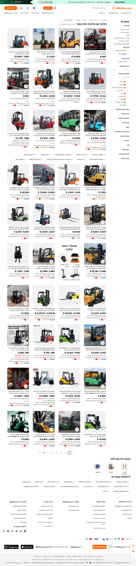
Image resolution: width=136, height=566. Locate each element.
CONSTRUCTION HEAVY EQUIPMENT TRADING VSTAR (69, 236)
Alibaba (104, 20)
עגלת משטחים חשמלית (120, 491)
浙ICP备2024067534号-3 (122, 563)
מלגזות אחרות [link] (68, 20)
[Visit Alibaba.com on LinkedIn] (21, 531)
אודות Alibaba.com (125, 502)
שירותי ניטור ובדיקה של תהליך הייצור (96, 523)
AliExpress (37, 556)
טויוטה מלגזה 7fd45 (35, 159)
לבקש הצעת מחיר (73, 510)
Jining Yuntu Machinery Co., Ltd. (18, 103)
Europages (98, 556)
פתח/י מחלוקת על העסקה (45, 514)
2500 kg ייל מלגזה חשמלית (62, 154)
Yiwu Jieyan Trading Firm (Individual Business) (18, 145)
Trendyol (91, 556)
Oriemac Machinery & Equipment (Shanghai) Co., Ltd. (69, 61)
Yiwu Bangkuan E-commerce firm (44, 236)
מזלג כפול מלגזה (103, 486)
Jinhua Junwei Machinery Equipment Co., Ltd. (69, 143)
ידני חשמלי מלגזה (52, 482)
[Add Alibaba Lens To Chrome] (99, 547)
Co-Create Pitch (126, 510)
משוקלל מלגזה (68, 482)
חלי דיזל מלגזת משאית (120, 486)
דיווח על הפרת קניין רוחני (45, 522)
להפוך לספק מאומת (20, 518)
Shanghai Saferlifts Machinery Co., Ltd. (44, 103)
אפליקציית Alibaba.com (44, 547)
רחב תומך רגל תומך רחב (103, 482)
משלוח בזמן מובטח (99, 514)
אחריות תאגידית (126, 514)
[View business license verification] (87, 563)
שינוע (84, 20)
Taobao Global (76, 556)
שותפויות (23, 522)
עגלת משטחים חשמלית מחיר (69, 486)
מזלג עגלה (80, 159)
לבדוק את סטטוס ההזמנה (18, 514)
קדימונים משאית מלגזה (96, 159)
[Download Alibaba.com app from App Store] (27, 547)
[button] (55, 8)
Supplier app (75, 547)
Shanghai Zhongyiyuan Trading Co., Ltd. (69, 197)
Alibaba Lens (120, 547)
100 (44, 453)
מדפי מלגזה (25, 482)
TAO (84, 556)
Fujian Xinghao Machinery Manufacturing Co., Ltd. (69, 318)
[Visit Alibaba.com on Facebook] (25, 531)
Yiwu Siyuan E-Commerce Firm (19, 318)
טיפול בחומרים (94, 20)
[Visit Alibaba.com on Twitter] (16, 531)
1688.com (46, 556)
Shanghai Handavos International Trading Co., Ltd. (95, 276)
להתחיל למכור (21, 510)
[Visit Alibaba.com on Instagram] (12, 531)
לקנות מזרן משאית (84, 482)
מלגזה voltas (19, 159)
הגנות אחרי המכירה (99, 518)
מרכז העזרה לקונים (47, 506)
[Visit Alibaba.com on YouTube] (8, 531)
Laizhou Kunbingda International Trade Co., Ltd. (95, 61)
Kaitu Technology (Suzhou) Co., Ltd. (95, 318)
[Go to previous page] (73, 453)
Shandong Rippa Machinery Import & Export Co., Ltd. (44, 61)
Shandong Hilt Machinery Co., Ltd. (95, 147)
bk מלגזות (38, 482)
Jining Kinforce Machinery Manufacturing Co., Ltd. (44, 357)
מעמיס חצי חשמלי (49, 486)
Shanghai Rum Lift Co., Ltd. (20, 197)
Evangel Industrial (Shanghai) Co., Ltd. (95, 236)
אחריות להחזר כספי (99, 510)
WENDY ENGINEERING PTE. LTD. (69, 100)
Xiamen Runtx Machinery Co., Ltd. (44, 197)
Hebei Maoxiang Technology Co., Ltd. (44, 318)
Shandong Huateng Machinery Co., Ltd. (44, 145)
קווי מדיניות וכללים (99, 528)
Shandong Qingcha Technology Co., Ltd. (18, 276)
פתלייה (105, 491)
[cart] (27, 8)
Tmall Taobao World (57, 556)
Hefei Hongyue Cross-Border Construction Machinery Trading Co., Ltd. (95, 357)
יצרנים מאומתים (74, 506)
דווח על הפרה (48, 526)
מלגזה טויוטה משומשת (31, 486)
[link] (133, 546)
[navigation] (119, 237)
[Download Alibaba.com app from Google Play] (11, 547)
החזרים (50, 518)
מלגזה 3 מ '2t (88, 486)
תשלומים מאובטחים (99, 506)
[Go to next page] (39, 453)
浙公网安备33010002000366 (103, 563)
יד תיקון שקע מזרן (29, 154)
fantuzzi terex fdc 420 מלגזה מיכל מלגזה (59, 159)
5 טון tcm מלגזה (81, 154)
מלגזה (78, 20)
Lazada (68, 556)
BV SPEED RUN (101, 197)
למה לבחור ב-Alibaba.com (123, 506)
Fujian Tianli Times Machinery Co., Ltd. (95, 100)
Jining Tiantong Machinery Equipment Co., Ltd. (18, 361)
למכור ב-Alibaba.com (19, 506)
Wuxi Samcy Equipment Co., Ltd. (69, 357)
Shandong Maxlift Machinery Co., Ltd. (18, 236)
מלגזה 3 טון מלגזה (121, 482)
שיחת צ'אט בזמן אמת (46, 510)
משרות (129, 518)
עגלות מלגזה (44, 154)
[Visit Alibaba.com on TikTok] (4, 531)
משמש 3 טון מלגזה (97, 154)
